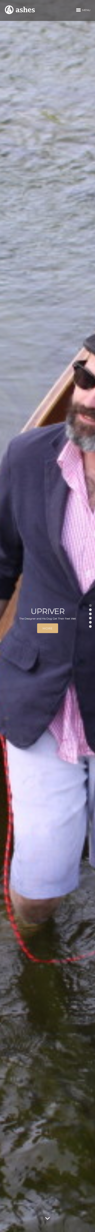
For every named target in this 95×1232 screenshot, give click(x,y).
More (48, 628)
